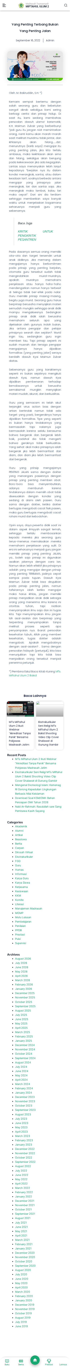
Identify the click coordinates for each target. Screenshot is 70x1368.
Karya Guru (22, 878)
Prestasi (20, 934)
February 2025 (24, 1036)
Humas (19, 869)
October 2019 (23, 1313)
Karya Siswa (22, 882)
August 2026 (23, 958)
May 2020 (21, 1283)
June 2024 (21, 1071)
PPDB (18, 930)
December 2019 (24, 1304)
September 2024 (25, 1058)
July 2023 (21, 1118)
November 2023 (25, 1101)
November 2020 (25, 1257)
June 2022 (21, 1175)
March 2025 (22, 1032)
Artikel (19, 835)
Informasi (21, 874)
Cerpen (19, 848)
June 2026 (21, 967)
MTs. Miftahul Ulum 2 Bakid (35, 673)
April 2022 (21, 1183)
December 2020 (25, 1252)
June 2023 (21, 1123)
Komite (19, 900)
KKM (18, 895)
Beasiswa (21, 839)
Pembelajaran (23, 921)
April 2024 (21, 1079)
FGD (17, 861)
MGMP (19, 913)
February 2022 (24, 1192)
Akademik (21, 826)
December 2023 (25, 1097)
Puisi (18, 939)
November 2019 (25, 1309)
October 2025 (23, 1002)
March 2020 (22, 1291)
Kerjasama (21, 887)
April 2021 (21, 1235)
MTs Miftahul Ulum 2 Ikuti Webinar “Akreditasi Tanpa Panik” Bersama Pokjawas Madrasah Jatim (20, 733)
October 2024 (23, 1053)
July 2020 (21, 1274)
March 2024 (22, 1084)
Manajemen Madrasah (28, 908)
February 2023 (24, 1140)
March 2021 (22, 1239)
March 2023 (22, 1136)
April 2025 (21, 1027)
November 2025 (25, 997)
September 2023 (25, 1110)
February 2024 (24, 1088)
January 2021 (23, 1248)
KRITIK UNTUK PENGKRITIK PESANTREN (35, 235)
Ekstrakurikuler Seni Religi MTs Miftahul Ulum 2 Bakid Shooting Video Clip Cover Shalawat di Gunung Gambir (48, 733)
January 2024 (23, 1092)
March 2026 (22, 980)
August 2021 (23, 1218)
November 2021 (25, 1205)
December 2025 (25, 993)
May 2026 (21, 971)
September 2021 (25, 1213)
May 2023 (21, 1127)
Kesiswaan (21, 891)
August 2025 (23, 1010)
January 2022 (23, 1196)
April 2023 (21, 1131)
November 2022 (25, 1153)
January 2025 (23, 1040)
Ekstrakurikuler (24, 856)
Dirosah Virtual (24, 852)
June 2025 (21, 1019)
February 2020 (24, 1296)
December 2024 (25, 1045)
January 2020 (23, 1300)
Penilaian (20, 926)
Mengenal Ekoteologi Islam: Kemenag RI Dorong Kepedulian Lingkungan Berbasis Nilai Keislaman (38, 789)
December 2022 (25, 1149)
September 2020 (25, 1265)
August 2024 (23, 1062)
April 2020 (21, 1287)
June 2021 (21, 1227)
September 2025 (25, 1006)
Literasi (19, 904)
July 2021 (21, 1222)
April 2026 (21, 976)
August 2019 (23, 1317)
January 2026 (23, 988)
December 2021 (24, 1201)
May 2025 (21, 1023)
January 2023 (23, 1144)
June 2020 (21, 1278)
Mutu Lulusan (23, 917)
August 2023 (23, 1114)
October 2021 (23, 1209)
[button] (4, 5)
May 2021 (21, 1231)
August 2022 (23, 1166)
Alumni (19, 830)
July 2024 (21, 1066)
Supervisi (20, 943)
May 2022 (21, 1179)
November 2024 (25, 1049)
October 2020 (23, 1261)
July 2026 (21, 963)
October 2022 (23, 1157)
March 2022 (22, 1188)
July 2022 (21, 1170)
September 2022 (25, 1162)
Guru (18, 865)
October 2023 (23, 1105)
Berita (18, 843)
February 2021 (23, 1244)
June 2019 (21, 1326)
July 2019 (21, 1322)
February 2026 (24, 984)
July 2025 (21, 1015)
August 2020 (23, 1270)
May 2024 (21, 1075)
